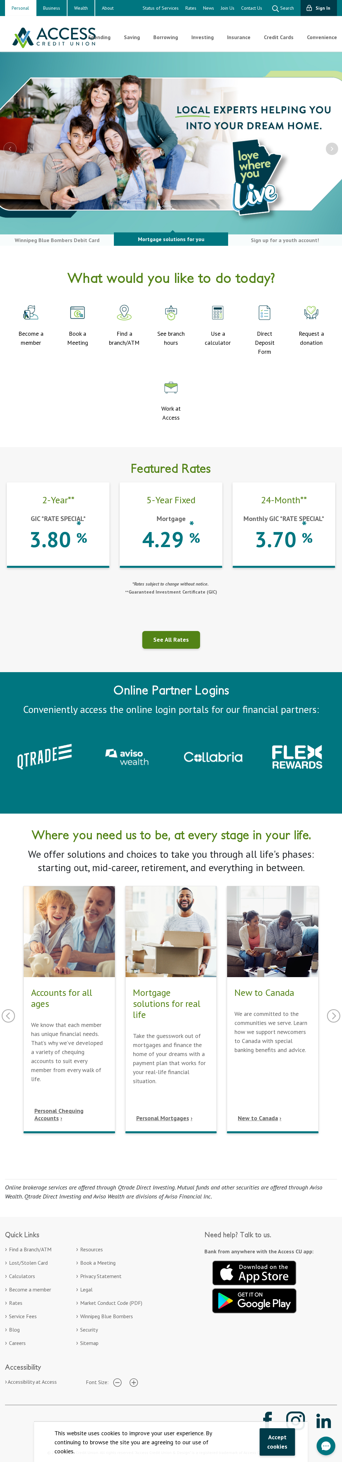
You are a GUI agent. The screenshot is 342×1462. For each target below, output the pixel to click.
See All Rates (171, 639)
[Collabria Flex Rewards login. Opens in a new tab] (297, 756)
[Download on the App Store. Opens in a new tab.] (254, 1271)
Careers (17, 1343)
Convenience (322, 37)
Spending (99, 37)
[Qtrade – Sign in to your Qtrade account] (44, 756)
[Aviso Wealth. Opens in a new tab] (129, 756)
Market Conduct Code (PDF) (111, 1302)
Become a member (30, 1289)
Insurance (238, 37)
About (108, 8)
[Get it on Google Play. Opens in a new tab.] (254, 1299)
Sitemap (89, 1343)
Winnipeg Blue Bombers (106, 1316)
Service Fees (23, 1316)
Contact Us (251, 8)
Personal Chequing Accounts (58, 1114)
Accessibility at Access (32, 1381)
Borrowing (165, 37)
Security (89, 1329)
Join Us (227, 8)
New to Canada (258, 1118)
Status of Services (161, 8)
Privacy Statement (101, 1276)
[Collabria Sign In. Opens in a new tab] (213, 756)
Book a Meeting (98, 1262)
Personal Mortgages (162, 1118)
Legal (86, 1289)
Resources (91, 1249)
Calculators (22, 1276)
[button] (326, 1446)
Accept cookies (277, 1441)
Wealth (81, 8)
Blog (14, 1329)
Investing (202, 37)
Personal (20, 8)
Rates (190, 8)
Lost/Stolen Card (28, 1262)
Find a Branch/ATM (30, 1249)
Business (51, 8)
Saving (132, 37)
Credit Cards (279, 37)
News (208, 8)
